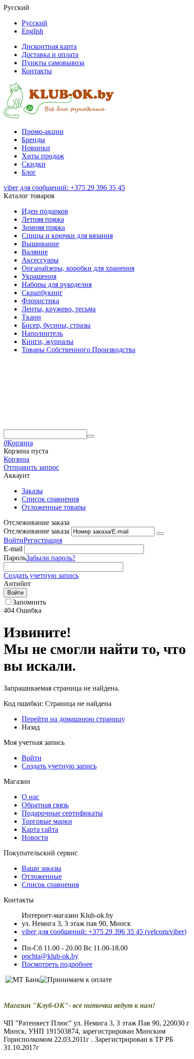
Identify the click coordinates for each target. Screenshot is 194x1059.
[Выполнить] (160, 533)
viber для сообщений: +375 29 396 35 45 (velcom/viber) (104, 931)
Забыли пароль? (50, 558)
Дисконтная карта (49, 46)
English (32, 31)
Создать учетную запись (41, 575)
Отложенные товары (54, 507)
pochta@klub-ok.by (50, 956)
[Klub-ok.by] (59, 116)
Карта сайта (40, 829)
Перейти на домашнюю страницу (73, 719)
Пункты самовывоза (53, 63)
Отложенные (42, 876)
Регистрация (42, 540)
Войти (13, 540)
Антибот (17, 583)
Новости (35, 837)
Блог (29, 172)
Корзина (16, 459)
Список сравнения (50, 499)
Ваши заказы (41, 868)
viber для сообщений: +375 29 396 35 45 (64, 187)
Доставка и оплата (50, 54)
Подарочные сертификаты (62, 813)
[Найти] (90, 436)
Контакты (37, 71)
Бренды (33, 139)
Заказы (32, 491)
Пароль (15, 558)
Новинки (36, 148)
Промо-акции (43, 131)
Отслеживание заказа (36, 531)
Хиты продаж (43, 156)
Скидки (34, 164)
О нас (30, 797)
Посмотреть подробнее (57, 964)
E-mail (13, 549)
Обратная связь (45, 805)
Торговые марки (47, 821)
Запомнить (29, 602)
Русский (34, 23)
